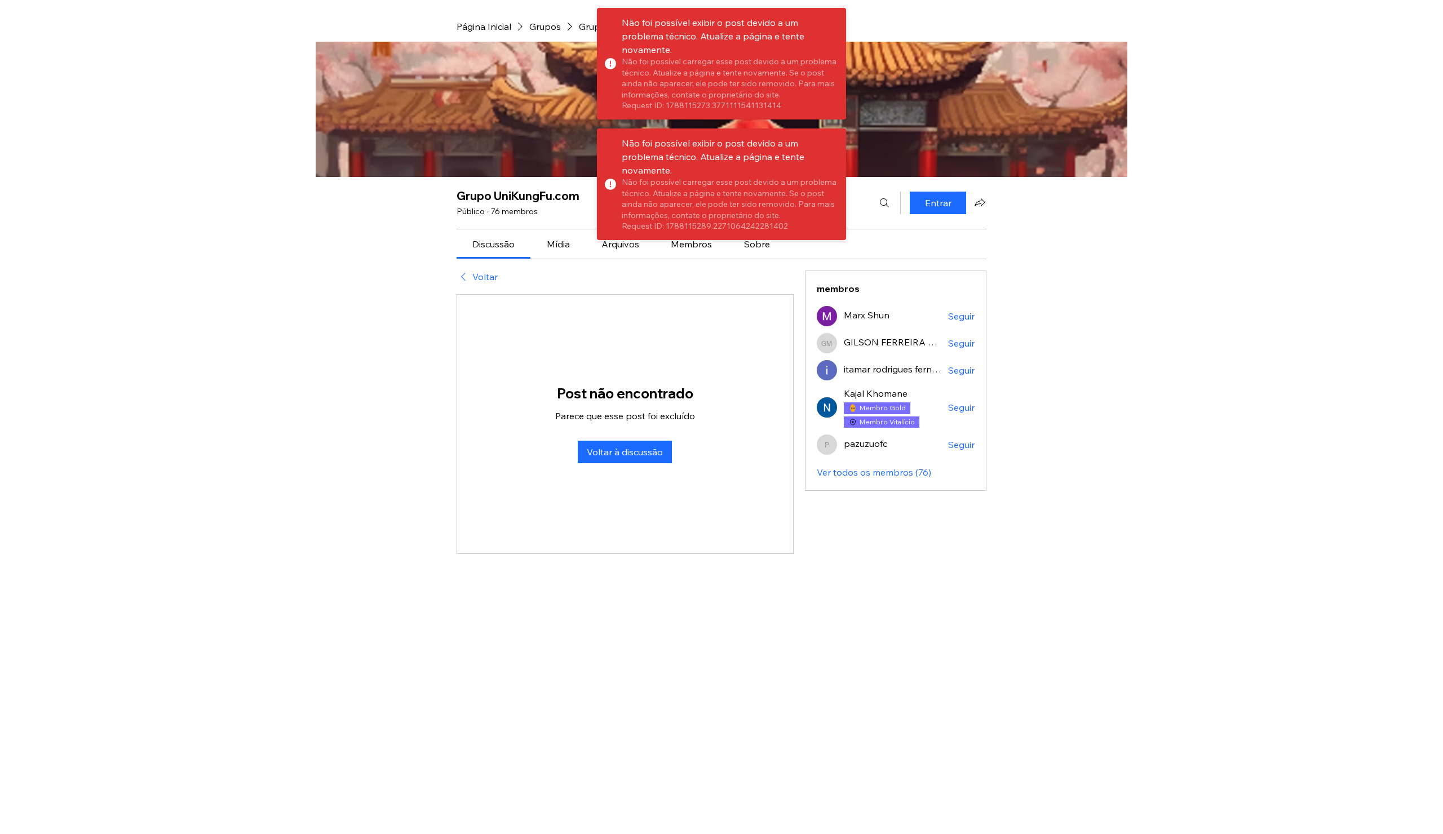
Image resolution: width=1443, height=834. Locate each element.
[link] (493, 244)
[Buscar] (884, 203)
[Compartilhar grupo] (979, 202)
